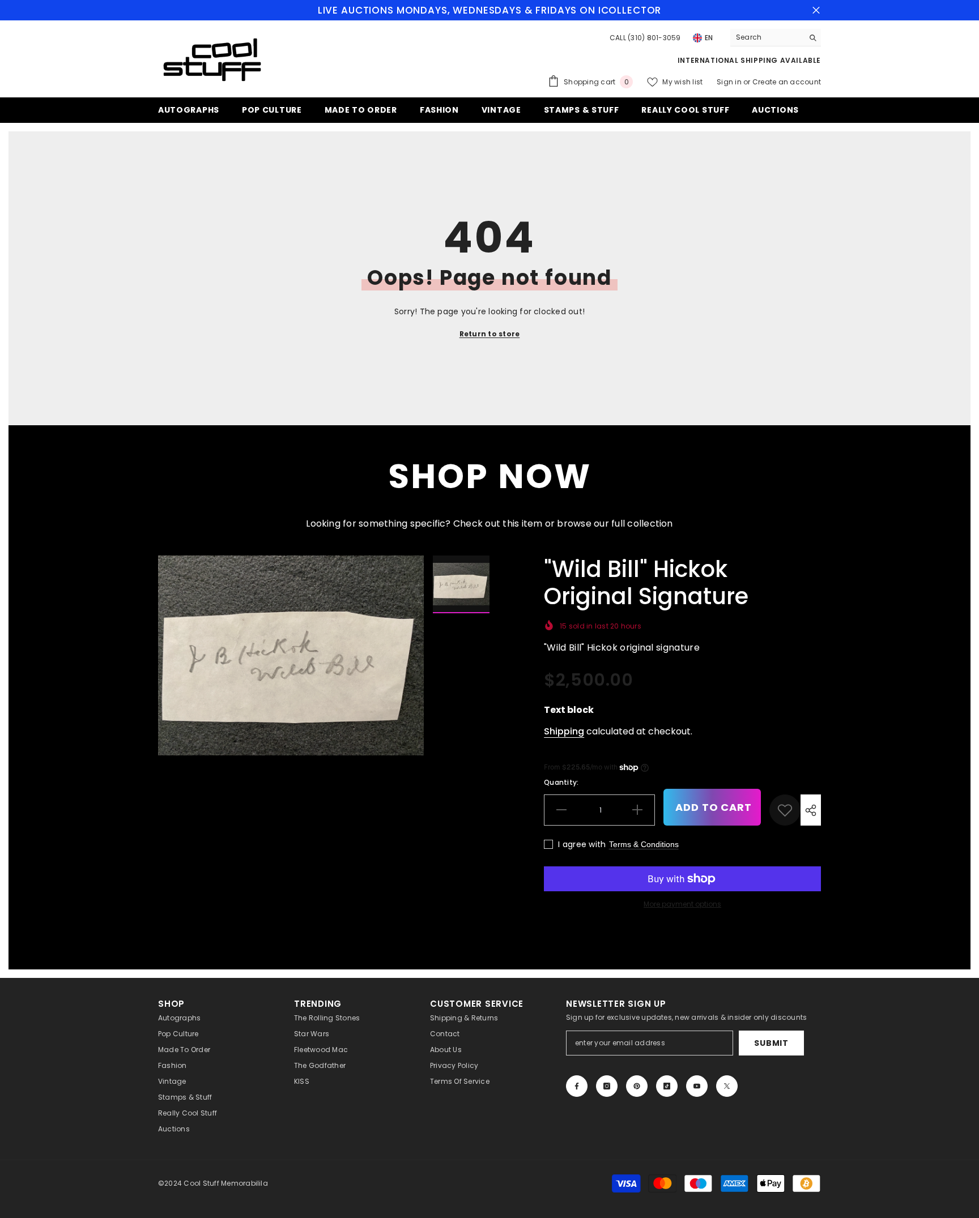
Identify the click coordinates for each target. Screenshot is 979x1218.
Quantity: (561, 782)
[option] (291, 655)
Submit (771, 1043)
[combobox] (766, 37)
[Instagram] (607, 1086)
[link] (785, 810)
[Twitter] (727, 1086)
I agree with (582, 844)
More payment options (682, 904)
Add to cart (713, 807)
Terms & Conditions (644, 844)
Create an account (786, 82)
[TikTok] (667, 1086)
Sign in (730, 82)
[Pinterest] (637, 1086)
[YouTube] (697, 1086)
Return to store (489, 334)
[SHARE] (811, 810)
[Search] (775, 37)
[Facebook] (577, 1086)
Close (816, 10)
